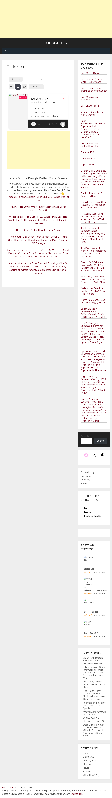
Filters (17, 79)
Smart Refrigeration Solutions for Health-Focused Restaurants (93, 661)
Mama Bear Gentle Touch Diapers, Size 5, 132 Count (93, 301)
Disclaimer (86, 476)
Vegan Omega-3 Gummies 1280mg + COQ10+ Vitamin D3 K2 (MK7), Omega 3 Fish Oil (93, 313)
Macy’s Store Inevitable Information (94, 713)
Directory (85, 479)
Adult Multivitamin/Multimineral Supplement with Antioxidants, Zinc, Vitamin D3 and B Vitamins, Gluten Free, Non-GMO (94, 129)
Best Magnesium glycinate (89, 98)
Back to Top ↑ (77, 794)
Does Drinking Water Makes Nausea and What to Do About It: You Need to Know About (93, 730)
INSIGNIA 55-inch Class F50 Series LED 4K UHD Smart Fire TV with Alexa (93, 279)
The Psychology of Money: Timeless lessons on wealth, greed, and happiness (93, 252)
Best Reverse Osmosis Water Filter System (92, 80)
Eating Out (88, 756)
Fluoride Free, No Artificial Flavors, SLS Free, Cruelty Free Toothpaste (93, 205)
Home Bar (89, 569)
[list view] (18, 87)
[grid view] (11, 87)
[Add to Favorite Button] (64, 98)
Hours (86, 768)
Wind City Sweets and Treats (97, 590)
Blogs (86, 753)
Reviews (87, 771)
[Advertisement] (56, 19)
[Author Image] (62, 124)
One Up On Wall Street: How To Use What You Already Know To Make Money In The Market (92, 266)
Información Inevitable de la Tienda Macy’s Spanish (94, 705)
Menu (7, 51)
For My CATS (87, 152)
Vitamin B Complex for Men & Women (92, 113)
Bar (38, 124)
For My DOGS (88, 158)
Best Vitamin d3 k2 (90, 106)
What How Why (91, 775)
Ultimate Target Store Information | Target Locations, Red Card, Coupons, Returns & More (94, 672)
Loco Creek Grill (41, 98)
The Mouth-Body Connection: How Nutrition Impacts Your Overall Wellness (94, 695)
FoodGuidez (56, 43)
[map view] (24, 87)
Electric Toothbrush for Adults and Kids (92, 194)
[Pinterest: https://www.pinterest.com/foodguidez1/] (103, 456)
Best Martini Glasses (91, 73)
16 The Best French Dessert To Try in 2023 (94, 719)
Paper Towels (87, 164)
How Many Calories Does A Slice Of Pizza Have (94, 684)
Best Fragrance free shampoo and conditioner (94, 89)
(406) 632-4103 (41, 112)
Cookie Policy (87, 472)
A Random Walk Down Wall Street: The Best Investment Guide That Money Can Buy (92, 218)
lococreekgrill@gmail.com (46, 116)
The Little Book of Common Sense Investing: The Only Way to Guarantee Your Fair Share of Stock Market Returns (93, 235)
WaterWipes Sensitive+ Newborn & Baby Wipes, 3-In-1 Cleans (93, 291)
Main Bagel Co (91, 633)
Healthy (87, 764)
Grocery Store (90, 760)
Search (85, 436)
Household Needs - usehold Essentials (90, 144)
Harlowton (39, 108)
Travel (84, 483)
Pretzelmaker (91, 612)
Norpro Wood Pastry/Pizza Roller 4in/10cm (38, 230)
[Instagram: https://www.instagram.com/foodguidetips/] (94, 456)
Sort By (35, 87)
